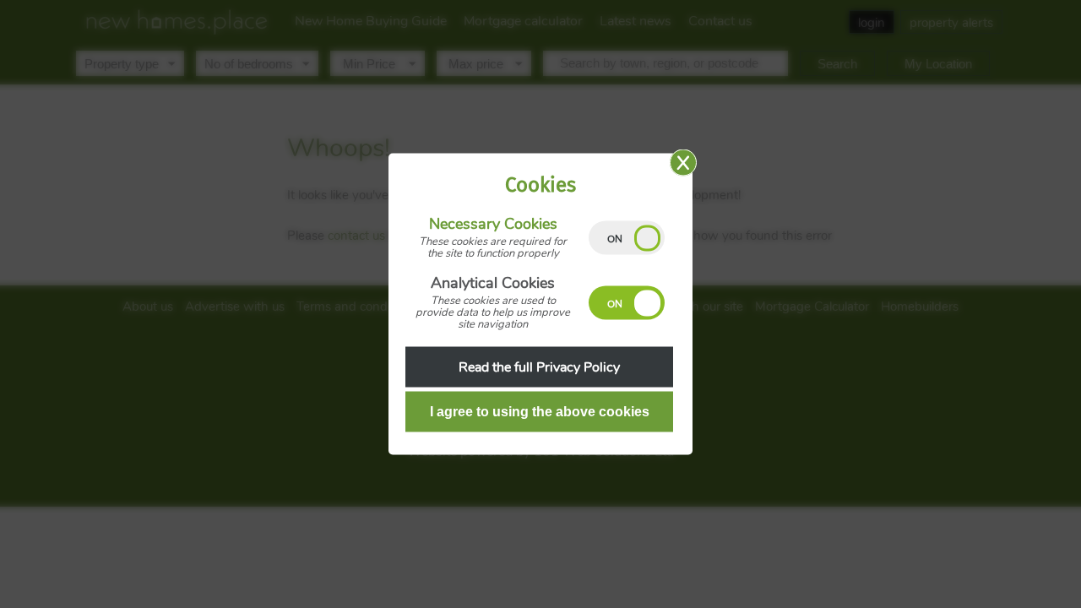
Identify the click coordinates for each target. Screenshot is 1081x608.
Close (683, 162)
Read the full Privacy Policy (539, 367)
